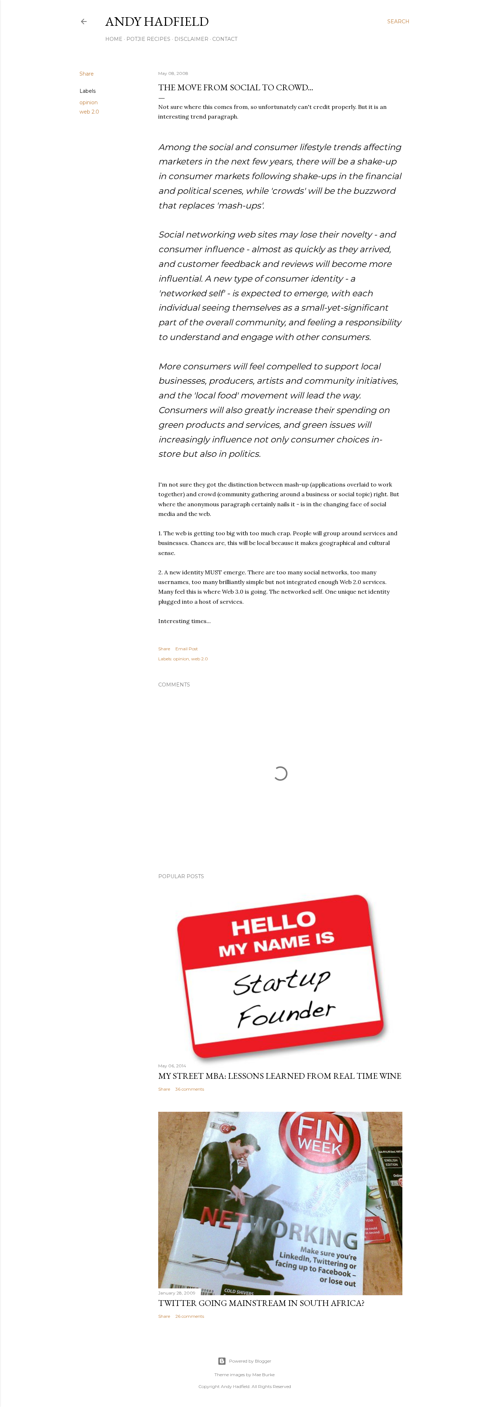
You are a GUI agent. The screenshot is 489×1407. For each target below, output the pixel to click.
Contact (224, 39)
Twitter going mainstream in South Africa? (261, 1302)
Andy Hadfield (157, 21)
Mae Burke (263, 1374)
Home (113, 39)
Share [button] (86, 74)
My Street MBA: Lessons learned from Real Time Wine (279, 1075)
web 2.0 (89, 112)
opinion (88, 102)
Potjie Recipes (148, 39)
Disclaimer (191, 39)
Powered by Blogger (250, 1361)
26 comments (189, 1316)
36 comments (189, 1089)
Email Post (186, 648)
